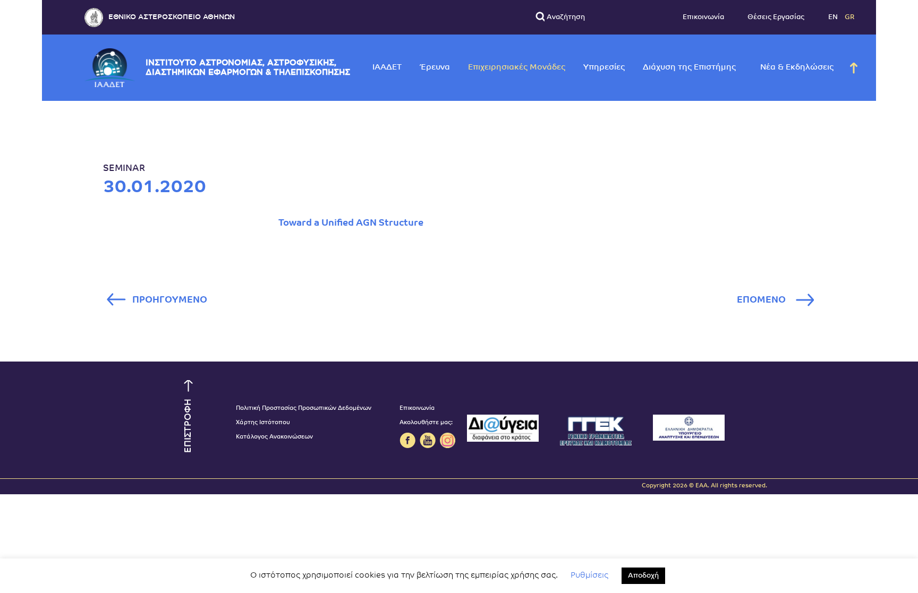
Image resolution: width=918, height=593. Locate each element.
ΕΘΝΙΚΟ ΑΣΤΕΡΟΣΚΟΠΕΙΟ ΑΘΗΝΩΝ (171, 17)
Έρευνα (435, 68)
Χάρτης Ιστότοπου (263, 423)
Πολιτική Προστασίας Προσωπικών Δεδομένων (303, 408)
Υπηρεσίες (604, 68)
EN (833, 17)
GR (850, 17)
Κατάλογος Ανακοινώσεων (274, 437)
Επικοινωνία (703, 17)
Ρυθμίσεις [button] (589, 576)
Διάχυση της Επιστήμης (689, 68)
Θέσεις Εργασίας (775, 17)
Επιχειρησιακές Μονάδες (516, 68)
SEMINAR (124, 168)
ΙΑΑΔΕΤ (387, 68)
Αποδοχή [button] (643, 575)
